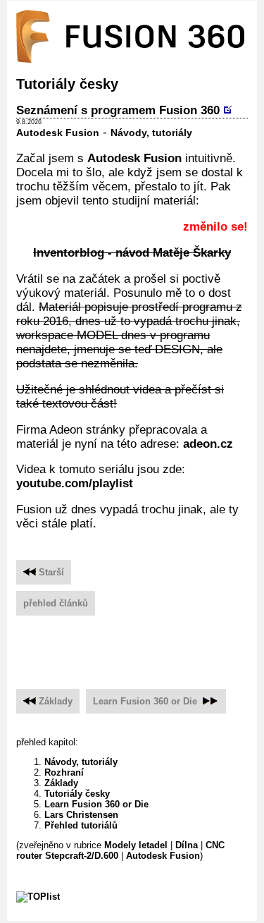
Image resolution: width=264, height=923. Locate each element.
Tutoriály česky (77, 793)
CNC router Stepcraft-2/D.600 (120, 850)
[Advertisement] (140, 646)
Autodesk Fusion (57, 133)
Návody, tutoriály (151, 133)
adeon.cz (208, 444)
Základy (56, 701)
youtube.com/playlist (74, 483)
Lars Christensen (81, 814)
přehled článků (55, 603)
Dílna (186, 845)
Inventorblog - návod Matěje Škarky (132, 252)
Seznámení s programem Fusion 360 (118, 110)
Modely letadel (136, 845)
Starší (50, 572)
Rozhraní (64, 772)
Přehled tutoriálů (81, 825)
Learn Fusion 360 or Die (145, 701)
